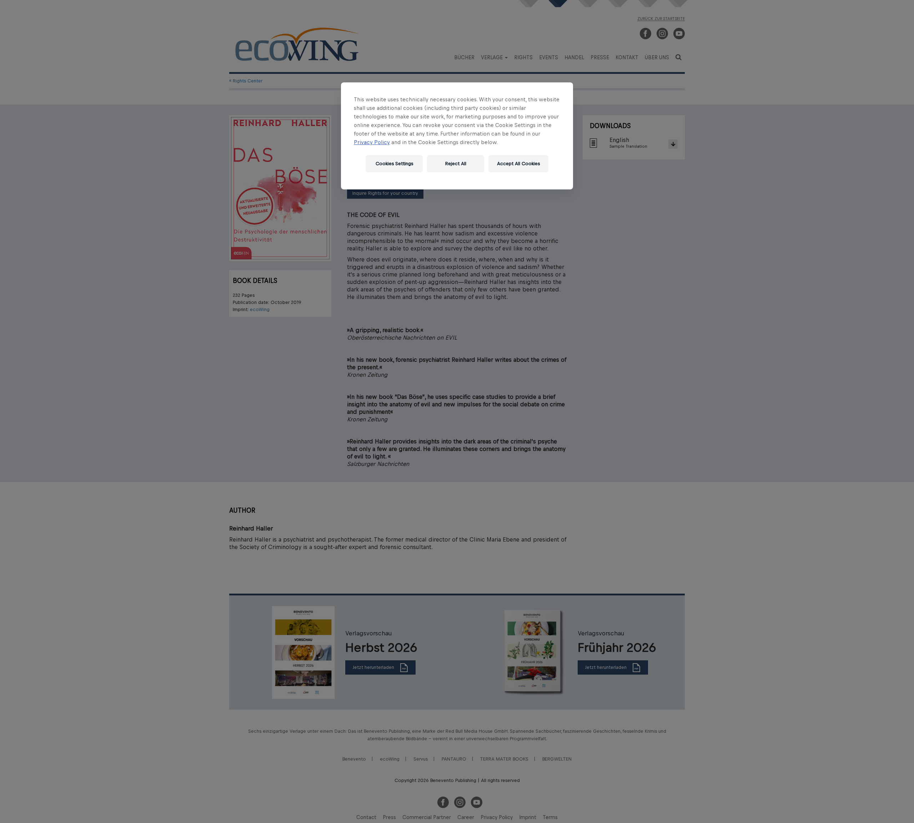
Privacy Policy (372, 142)
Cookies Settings (394, 163)
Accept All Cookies (518, 163)
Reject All (455, 163)
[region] (457, 135)
